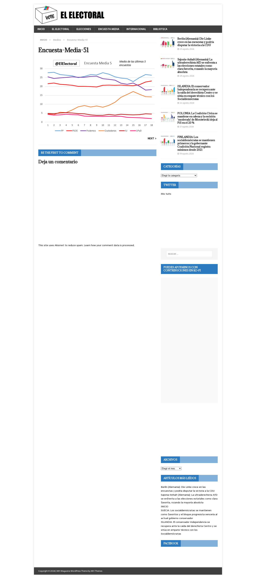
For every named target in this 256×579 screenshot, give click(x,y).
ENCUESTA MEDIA (108, 29)
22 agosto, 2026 (187, 102)
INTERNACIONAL (136, 29)
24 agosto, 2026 (187, 75)
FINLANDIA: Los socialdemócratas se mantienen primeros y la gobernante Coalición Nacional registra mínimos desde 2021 (196, 143)
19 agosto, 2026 (187, 153)
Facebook (171, 543)
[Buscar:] (189, 254)
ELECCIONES (83, 29)
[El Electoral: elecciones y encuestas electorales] (70, 23)
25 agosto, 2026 (187, 49)
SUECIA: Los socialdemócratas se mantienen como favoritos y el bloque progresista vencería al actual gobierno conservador (189, 514)
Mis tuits (166, 194)
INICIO (41, 29)
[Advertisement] (189, 222)
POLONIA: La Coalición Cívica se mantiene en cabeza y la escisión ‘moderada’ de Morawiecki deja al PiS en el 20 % (197, 118)
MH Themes (96, 571)
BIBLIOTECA (160, 29)
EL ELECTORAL (60, 29)
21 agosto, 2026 (187, 126)
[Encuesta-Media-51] (97, 132)
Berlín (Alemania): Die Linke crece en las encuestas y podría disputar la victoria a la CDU (195, 42)
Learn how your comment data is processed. (109, 245)
